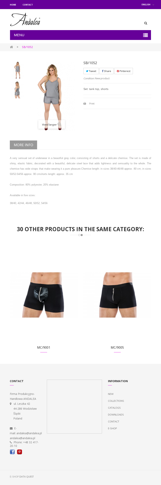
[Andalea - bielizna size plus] (25, 19)
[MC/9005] (117, 295)
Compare (48, 299)
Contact (28, 4)
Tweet (92, 71)
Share (107, 71)
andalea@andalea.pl (29, 433)
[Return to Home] (11, 46)
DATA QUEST (26, 476)
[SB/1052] (18, 70)
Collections (116, 401)
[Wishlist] (39, 299)
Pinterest (124, 71)
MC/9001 (43, 347)
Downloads (116, 414)
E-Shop (112, 428)
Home (13, 4)
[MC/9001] (44, 295)
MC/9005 (117, 347)
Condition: (88, 78)
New (110, 394)
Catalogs (114, 407)
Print (91, 103)
